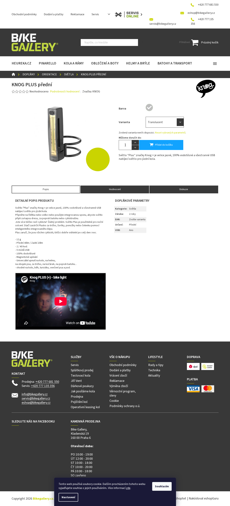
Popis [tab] (46, 189)
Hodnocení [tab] (115, 189)
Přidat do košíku (164, 145)
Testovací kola (80, 375)
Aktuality (154, 375)
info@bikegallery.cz (35, 394)
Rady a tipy (155, 365)
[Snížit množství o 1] (135, 147)
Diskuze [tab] (183, 189)
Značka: (91, 92)
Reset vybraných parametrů (170, 133)
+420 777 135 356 (43, 386)
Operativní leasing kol (85, 407)
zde (128, 488)
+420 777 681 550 (47, 382)
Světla (132, 209)
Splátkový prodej (82, 370)
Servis (95, 14)
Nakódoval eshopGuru (204, 498)
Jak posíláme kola (83, 391)
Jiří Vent (76, 381)
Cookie (114, 401)
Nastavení (68, 497)
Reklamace (77, 14)
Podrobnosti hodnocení (64, 91)
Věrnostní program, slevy (122, 393)
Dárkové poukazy (82, 386)
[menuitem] (21, 63)
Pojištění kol (79, 402)
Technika (154, 370)
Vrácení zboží (118, 375)
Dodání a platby (53, 14)
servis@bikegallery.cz (36, 398)
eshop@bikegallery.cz (36, 403)
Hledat (143, 42)
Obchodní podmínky (24, 14)
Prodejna (77, 397)
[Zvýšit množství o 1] (135, 142)
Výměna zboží (118, 386)
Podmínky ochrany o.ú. (124, 406)
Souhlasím (162, 486)
